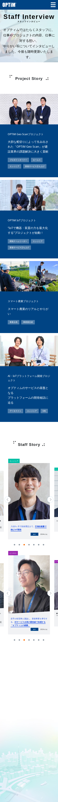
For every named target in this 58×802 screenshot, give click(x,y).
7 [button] (43, 544)
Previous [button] (8, 499)
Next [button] (50, 499)
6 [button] (38, 544)
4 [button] (29, 544)
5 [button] (33, 544)
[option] (29, 501)
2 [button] (19, 544)
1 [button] (14, 544)
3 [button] (24, 544)
